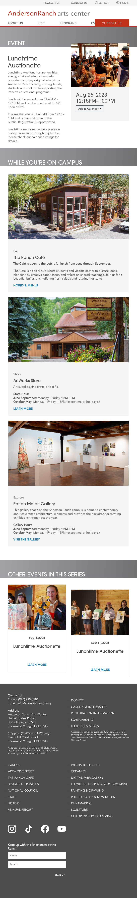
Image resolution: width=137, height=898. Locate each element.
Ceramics (78, 771)
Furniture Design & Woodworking (99, 784)
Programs (68, 23)
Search (104, 2)
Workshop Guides (85, 765)
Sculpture (79, 810)
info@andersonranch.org (34, 703)
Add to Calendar (88, 108)
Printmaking (81, 803)
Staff (12, 797)
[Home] (49, 13)
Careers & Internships (89, 707)
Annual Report (20, 810)
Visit (41, 23)
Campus (14, 765)
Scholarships (82, 720)
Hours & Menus (25, 285)
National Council (23, 790)
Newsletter (51, 2)
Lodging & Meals (85, 726)
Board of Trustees (23, 784)
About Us (15, 23)
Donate (77, 700)
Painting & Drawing (87, 790)
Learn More (23, 409)
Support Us (112, 23)
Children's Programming (92, 816)
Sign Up (60, 874)
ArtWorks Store (21, 771)
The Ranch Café (21, 778)
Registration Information (92, 713)
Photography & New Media (93, 797)
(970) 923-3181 (28, 699)
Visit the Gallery (26, 539)
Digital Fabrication (87, 778)
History (14, 803)
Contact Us (79, 2)
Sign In (124, 2)
